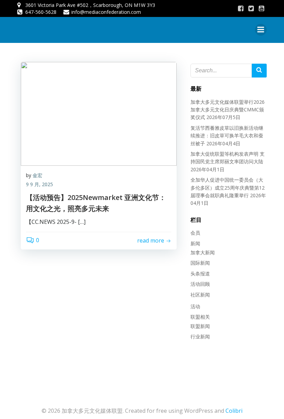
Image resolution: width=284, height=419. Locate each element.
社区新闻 (200, 294)
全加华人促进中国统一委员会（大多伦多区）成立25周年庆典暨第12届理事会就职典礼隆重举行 (227, 187)
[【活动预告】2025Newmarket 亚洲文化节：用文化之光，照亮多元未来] (99, 113)
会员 (195, 232)
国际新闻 (200, 262)
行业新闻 (200, 336)
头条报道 (200, 273)
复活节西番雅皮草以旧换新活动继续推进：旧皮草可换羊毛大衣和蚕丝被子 (226, 136)
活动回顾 (200, 284)
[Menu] (261, 30)
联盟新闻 (200, 326)
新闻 (195, 243)
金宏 (37, 175)
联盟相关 (200, 316)
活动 (195, 306)
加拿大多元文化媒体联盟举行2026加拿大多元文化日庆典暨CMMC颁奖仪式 (227, 110)
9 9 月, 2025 (39, 184)
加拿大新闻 (202, 252)
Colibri (233, 411)
